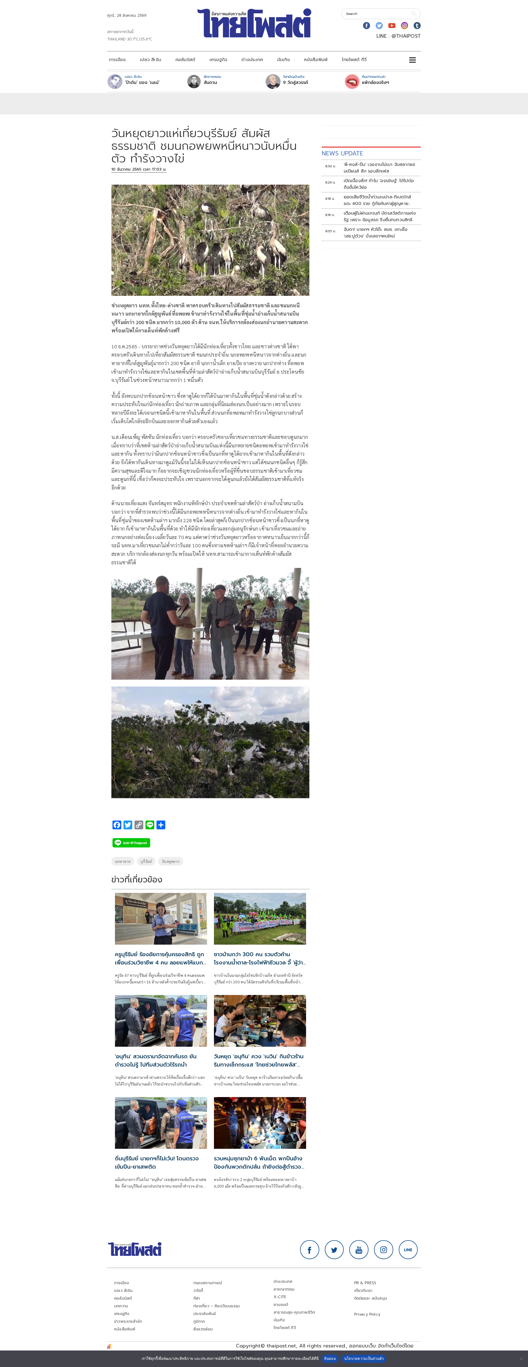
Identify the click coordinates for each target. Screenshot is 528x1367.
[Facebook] (366, 25)
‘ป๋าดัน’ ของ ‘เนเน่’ (142, 82)
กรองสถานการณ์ (207, 1283)
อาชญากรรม (284, 1289)
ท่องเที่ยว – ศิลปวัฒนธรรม (216, 1306)
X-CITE (280, 1297)
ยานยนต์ (281, 1305)
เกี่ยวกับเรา (363, 1291)
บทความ (121, 1306)
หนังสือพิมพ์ (316, 59)
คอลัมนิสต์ (185, 59)
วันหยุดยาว (170, 861)
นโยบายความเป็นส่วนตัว (364, 1358)
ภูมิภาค (199, 1321)
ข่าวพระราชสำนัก (128, 1321)
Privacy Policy (367, 1314)
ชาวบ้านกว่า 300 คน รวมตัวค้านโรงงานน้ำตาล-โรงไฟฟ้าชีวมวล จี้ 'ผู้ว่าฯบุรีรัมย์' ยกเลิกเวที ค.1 (260, 962)
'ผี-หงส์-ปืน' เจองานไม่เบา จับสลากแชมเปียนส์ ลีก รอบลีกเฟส (379, 167)
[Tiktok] (417, 25)
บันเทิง (283, 59)
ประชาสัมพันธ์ (204, 1314)
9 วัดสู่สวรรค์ (295, 82)
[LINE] (408, 1250)
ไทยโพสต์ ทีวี (354, 59)
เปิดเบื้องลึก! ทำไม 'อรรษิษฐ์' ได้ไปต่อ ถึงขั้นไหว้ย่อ (379, 184)
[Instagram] (404, 25)
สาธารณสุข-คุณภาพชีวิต (294, 1312)
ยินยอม (330, 1358)
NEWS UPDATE (342, 153)
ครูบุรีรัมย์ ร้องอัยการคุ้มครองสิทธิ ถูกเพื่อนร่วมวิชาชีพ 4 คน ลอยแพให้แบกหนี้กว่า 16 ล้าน (159, 962)
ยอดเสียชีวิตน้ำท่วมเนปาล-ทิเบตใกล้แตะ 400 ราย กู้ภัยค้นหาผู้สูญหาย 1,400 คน (377, 200)
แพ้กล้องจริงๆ (375, 82)
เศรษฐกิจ (218, 59)
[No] (521, 1358)
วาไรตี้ (198, 1291)
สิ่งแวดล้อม (203, 1329)
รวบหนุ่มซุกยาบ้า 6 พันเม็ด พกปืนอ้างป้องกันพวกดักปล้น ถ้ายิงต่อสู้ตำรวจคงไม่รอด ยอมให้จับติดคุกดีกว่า (258, 1166)
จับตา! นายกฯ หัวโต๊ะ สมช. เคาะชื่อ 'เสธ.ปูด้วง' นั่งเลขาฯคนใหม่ (376, 232)
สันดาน (210, 82)
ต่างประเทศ (252, 59)
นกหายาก (123, 861)
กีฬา (196, 1298)
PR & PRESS (365, 1283)
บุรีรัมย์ (146, 861)
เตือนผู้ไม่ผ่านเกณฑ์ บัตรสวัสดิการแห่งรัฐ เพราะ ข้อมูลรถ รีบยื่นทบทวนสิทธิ (380, 216)
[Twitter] (379, 25)
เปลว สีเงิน (150, 59)
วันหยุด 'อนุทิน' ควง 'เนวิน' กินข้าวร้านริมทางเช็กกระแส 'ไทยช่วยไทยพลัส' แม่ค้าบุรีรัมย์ (259, 1064)
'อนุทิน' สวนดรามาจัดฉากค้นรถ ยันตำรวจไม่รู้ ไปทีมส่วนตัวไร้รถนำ (156, 1060)
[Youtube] (392, 25)
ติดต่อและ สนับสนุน (370, 1298)
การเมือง (117, 59)
